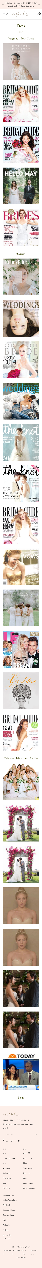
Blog (25, 1163)
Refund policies (8, 1215)
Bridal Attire (7, 1173)
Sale (4, 1183)
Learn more (30, 6)
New (4, 1153)
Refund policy (7, 1250)
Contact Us (27, 1158)
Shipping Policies (9, 1210)
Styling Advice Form (10, 1200)
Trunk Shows (27, 1168)
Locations (26, 1173)
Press (25, 1178)
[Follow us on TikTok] (20, 1140)
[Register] (36, 1135)
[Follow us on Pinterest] (16, 1140)
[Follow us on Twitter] (8, 1140)
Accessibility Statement (7, 1237)
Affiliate (6, 1230)
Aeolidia (23, 1257)
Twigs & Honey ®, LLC (23, 1247)
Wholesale (7, 1205)
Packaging (6, 1225)
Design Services (29, 1188)
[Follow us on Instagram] (13, 1140)
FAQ (4, 1220)
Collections (7, 1178)
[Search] (7, 14)
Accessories (7, 1168)
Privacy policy (16, 1250)
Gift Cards (6, 1188)
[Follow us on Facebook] (4, 1140)
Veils (4, 1163)
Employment (28, 1183)
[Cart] (38, 14)
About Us (26, 1153)
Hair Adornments (9, 1158)
